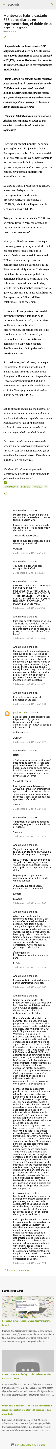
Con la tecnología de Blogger (30, 1445)
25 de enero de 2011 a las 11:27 (29, 742)
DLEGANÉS (14, 4)
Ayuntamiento (11, 487)
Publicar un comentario (17, 1270)
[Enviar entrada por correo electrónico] (5, 484)
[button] (5, 37)
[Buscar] (52, 4)
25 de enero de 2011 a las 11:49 (29, 809)
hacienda (37, 487)
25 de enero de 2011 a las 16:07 (29, 903)
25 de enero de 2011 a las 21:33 (29, 967)
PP (46, 487)
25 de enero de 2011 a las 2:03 (29, 572)
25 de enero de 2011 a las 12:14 (29, 836)
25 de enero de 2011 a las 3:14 (29, 608)
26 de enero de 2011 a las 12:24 (29, 1263)
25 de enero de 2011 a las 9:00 (29, 638)
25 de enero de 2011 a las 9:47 (29, 684)
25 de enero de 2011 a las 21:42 (29, 987)
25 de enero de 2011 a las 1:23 (29, 553)
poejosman (19, 712)
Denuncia (25, 487)
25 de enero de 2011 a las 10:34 (29, 704)
